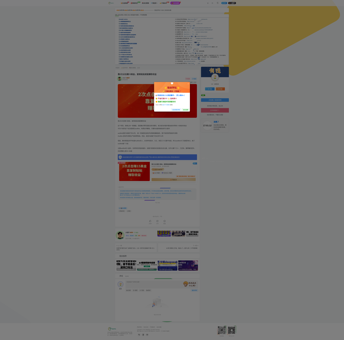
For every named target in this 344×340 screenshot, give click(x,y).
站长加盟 (185, 110)
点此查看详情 (176, 110)
